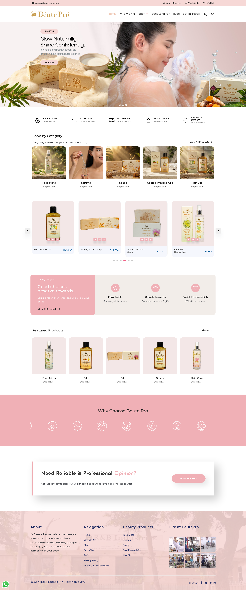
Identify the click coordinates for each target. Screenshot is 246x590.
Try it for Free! (189, 478)
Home (113, 14)
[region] (123, 64)
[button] (205, 14)
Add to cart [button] (48, 239)
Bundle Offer (161, 14)
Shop (142, 14)
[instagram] (215, 582)
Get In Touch (191, 14)
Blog (176, 14)
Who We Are (127, 14)
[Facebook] (201, 582)
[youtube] (211, 582)
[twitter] (206, 582)
